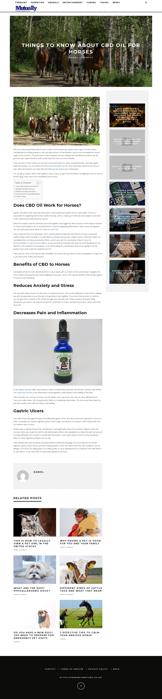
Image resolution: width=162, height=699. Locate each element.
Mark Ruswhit (20, 550)
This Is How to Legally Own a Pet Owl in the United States (32, 544)
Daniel (74, 57)
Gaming (91, 2)
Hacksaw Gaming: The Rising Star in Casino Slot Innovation (127, 141)
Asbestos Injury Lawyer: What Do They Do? (127, 272)
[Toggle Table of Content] (37, 183)
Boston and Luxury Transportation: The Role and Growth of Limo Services (127, 219)
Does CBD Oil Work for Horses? (27, 186)
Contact (50, 669)
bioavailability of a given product (28, 243)
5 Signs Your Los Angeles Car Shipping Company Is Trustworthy (127, 246)
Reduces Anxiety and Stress (26, 191)
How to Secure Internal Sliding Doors (127, 167)
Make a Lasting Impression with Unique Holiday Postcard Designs (127, 193)
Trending (21, 2)
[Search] (146, 2)
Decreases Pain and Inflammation (28, 194)
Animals (53, 2)
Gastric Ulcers (21, 196)
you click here (53, 229)
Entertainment (73, 2)
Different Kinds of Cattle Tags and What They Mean (81, 589)
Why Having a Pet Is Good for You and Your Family (80, 542)
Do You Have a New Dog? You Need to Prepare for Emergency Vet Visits (34, 635)
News (116, 2)
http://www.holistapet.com (55, 166)
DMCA (116, 669)
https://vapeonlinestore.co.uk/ (81, 677)
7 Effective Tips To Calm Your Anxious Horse (80, 634)
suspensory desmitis (24, 392)
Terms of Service (72, 669)
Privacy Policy (98, 669)
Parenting (37, 2)
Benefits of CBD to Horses (25, 189)
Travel (104, 2)
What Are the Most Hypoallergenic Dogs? (32, 589)
